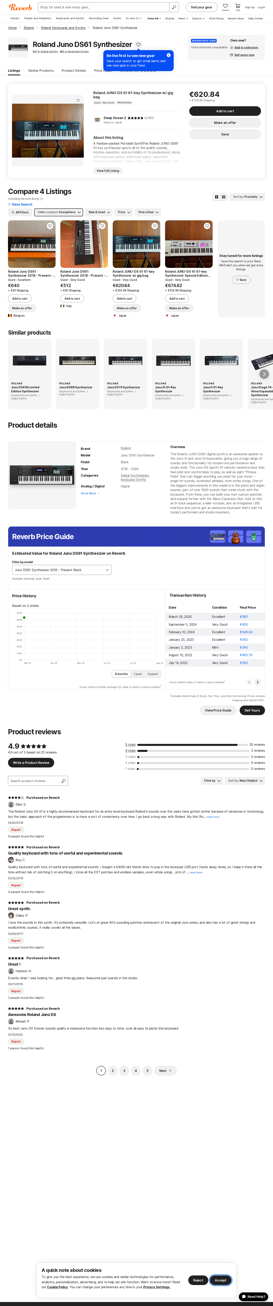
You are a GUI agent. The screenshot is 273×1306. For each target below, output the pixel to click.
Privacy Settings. (156, 1287)
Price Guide (103, 71)
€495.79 (246, 655)
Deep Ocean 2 (115, 118)
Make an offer (225, 123)
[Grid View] (216, 197)
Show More (88, 493)
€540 (244, 647)
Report (16, 829)
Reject (198, 1280)
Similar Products (41, 71)
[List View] (223, 197)
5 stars (130, 744)
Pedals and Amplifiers (37, 18)
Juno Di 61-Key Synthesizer (165, 389)
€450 (244, 624)
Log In (261, 7)
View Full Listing (108, 170)
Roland (126, 448)
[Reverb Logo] (20, 7)
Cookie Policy (57, 1287)
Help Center (255, 18)
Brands (170, 18)
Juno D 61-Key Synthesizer (213, 389)
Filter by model (22, 562)
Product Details (74, 71)
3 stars (130, 757)
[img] (135, 118)
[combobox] (57, 570)
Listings (14, 71)
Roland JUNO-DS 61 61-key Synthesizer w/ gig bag (133, 95)
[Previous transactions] (249, 682)
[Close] (169, 55)
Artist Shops (216, 18)
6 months (121, 674)
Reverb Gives (236, 18)
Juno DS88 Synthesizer (76, 387)
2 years (153, 674)
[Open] (107, 570)
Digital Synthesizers (135, 475)
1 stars (130, 769)
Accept (220, 1280)
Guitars (14, 18)
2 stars (130, 763)
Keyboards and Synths (70, 18)
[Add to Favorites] (138, 45)
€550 (244, 640)
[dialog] (136, 1280)
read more (212, 816)
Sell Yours (252, 710)
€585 (244, 617)
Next (162, 1071)
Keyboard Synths (133, 480)
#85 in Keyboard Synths (74, 51)
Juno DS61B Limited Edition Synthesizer (25, 389)
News (181, 18)
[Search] (174, 7)
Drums (117, 18)
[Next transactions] (257, 682)
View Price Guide (218, 710)
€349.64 (246, 632)
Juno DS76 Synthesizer (123, 387)
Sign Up (250, 7)
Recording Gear (99, 18)
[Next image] (78, 130)
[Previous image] (17, 130)
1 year (138, 674)
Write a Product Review (31, 763)
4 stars (130, 750)
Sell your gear (201, 7)
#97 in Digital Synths (45, 51)
